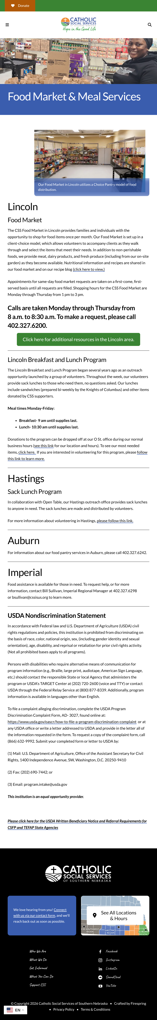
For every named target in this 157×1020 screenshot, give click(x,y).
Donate (23, 5)
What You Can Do (41, 976)
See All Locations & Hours (118, 915)
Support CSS (37, 984)
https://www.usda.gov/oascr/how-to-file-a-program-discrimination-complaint (72, 722)
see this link (44, 445)
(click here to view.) (89, 269)
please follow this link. (115, 520)
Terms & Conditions (95, 1009)
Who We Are (37, 951)
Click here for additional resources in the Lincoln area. (78, 339)
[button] (7, 24)
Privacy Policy (63, 1009)
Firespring (138, 1003)
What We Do (37, 959)
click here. (27, 452)
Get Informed (38, 968)
